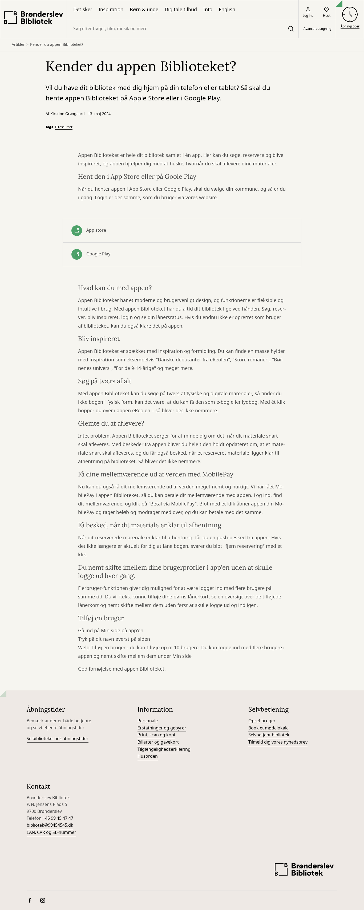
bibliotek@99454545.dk (50, 825)
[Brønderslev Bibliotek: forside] (33, 19)
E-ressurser (63, 127)
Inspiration (111, 9)
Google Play (98, 254)
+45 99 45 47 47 (58, 818)
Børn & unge (144, 9)
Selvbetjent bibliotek (268, 735)
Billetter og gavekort (158, 742)
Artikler (18, 45)
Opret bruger (262, 721)
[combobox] (182, 28)
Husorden (147, 756)
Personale (147, 721)
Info (207, 9)
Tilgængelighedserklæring (164, 749)
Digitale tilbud (181, 9)
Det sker (82, 9)
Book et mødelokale (268, 728)
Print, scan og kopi (156, 735)
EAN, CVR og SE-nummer (51, 832)
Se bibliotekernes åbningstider (57, 739)
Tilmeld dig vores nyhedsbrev (278, 742)
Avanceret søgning (317, 28)
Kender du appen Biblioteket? (56, 45)
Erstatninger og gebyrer (161, 728)
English (227, 9)
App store (96, 230)
